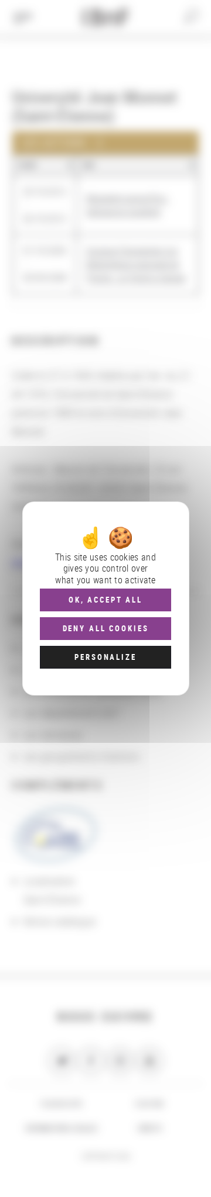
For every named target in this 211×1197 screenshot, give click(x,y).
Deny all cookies (106, 628)
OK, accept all (105, 599)
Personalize (105, 657)
